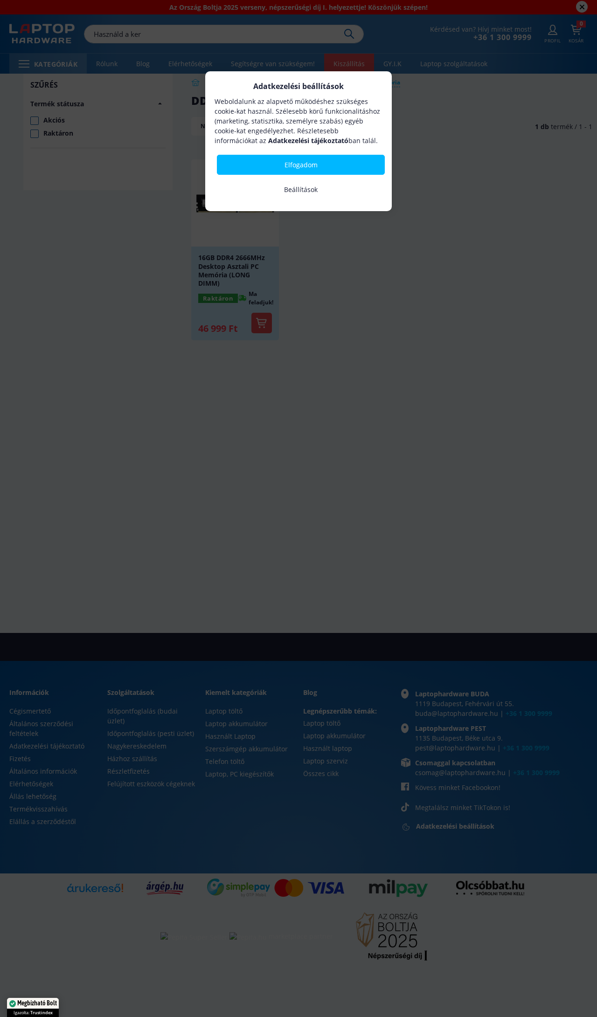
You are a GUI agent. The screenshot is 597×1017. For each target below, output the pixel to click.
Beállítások (301, 189)
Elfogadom (301, 164)
